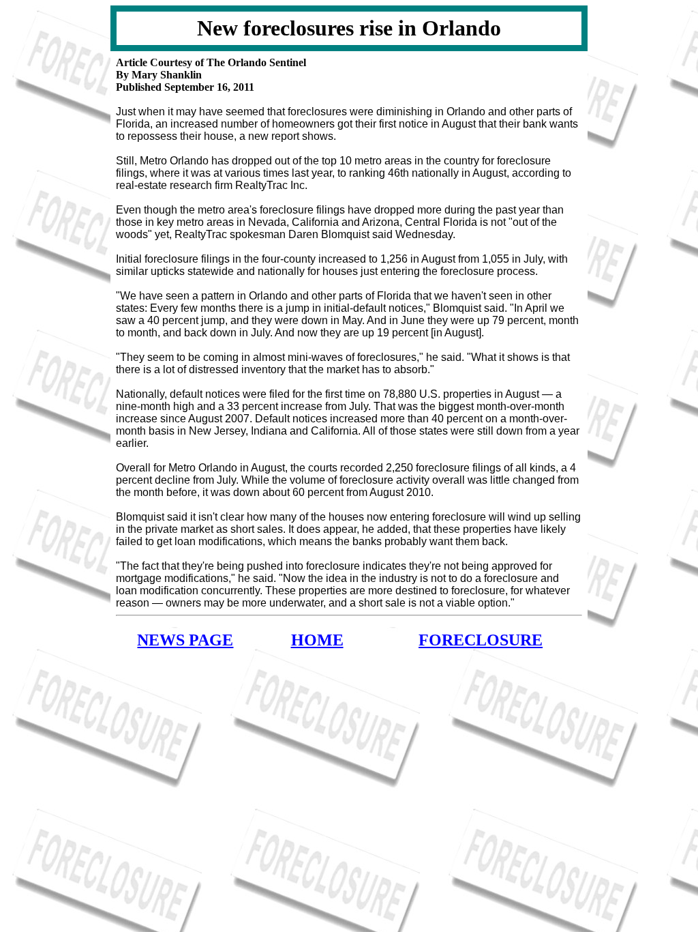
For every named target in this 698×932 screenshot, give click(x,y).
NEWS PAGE (185, 640)
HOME (317, 640)
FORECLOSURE (481, 640)
